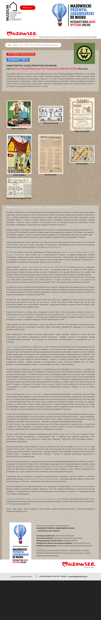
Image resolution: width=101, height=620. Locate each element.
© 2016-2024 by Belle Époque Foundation (21, 576)
